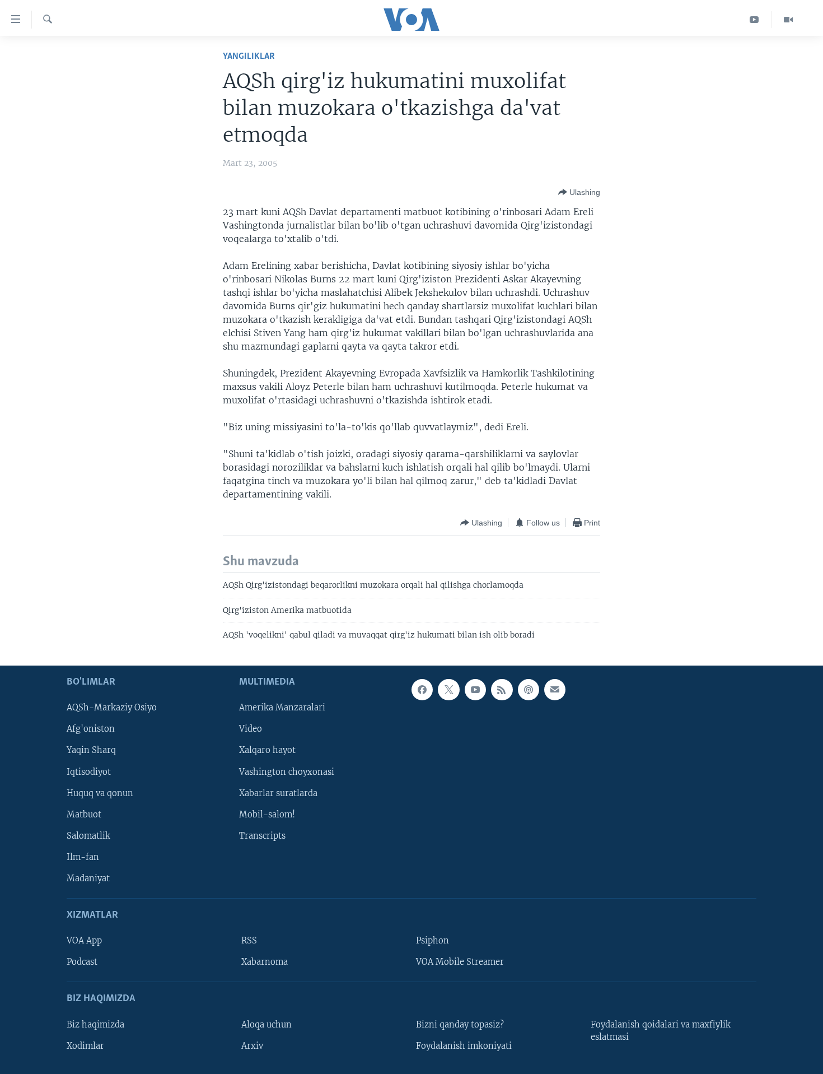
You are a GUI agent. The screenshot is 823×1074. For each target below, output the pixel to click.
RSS (249, 941)
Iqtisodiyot (89, 771)
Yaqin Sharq (91, 750)
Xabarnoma (264, 962)
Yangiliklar (249, 56)
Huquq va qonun (100, 793)
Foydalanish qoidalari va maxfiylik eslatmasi (661, 1030)
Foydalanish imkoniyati (464, 1045)
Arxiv (252, 1045)
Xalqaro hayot (267, 750)
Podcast (82, 962)
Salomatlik (88, 835)
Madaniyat (88, 878)
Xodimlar (85, 1045)
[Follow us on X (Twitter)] (448, 689)
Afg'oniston (91, 729)
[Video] (788, 19)
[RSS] (501, 689)
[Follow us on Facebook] (422, 689)
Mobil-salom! (267, 814)
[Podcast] (528, 689)
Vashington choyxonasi (286, 771)
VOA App (84, 941)
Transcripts (262, 835)
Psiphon (432, 941)
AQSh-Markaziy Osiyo (112, 708)
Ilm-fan (83, 857)
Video (250, 729)
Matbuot (84, 814)
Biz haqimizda (95, 1024)
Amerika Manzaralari (282, 708)
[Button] (579, 192)
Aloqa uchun (266, 1024)
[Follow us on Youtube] (475, 689)
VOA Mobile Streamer (460, 962)
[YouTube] (754, 19)
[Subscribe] (554, 689)
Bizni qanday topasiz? (460, 1024)
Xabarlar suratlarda (278, 793)
